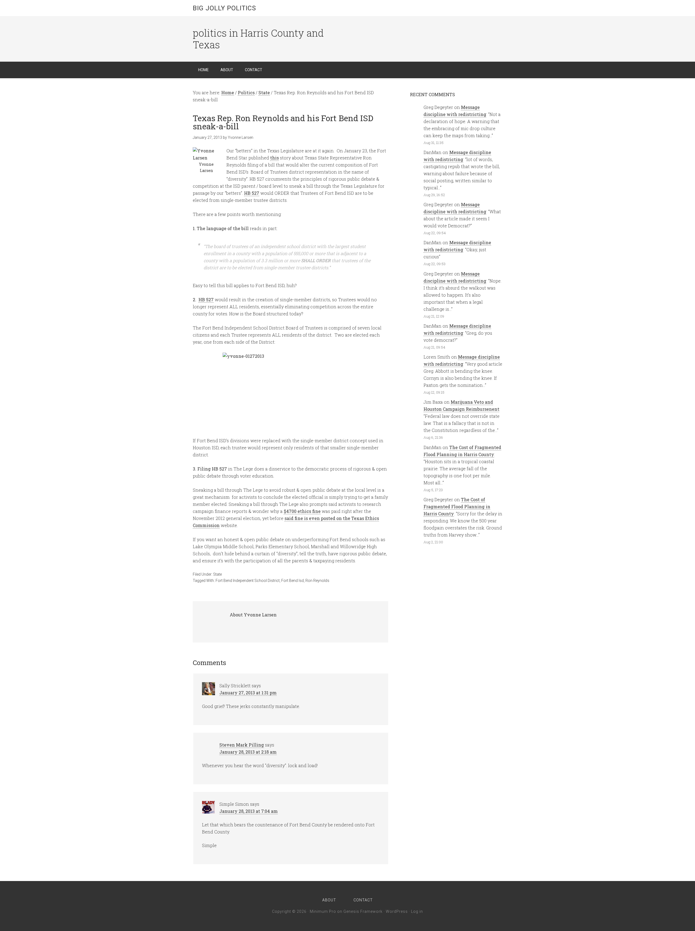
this (274, 158)
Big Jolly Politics (224, 8)
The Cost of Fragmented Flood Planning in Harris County (457, 506)
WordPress (397, 911)
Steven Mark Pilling (241, 745)
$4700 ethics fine (302, 511)
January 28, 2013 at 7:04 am (248, 811)
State (217, 574)
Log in (417, 911)
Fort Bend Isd (292, 580)
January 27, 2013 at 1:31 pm (248, 692)
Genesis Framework (363, 911)
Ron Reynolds (317, 580)
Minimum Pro (323, 911)
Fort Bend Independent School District (248, 580)
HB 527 (251, 193)
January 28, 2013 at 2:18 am (248, 752)
